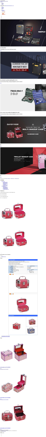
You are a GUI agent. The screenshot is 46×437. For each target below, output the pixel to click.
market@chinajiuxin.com (3, 1)
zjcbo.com (3, 431)
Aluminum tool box (5, 188)
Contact (7, 1)
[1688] (3, 14)
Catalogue (3, 7)
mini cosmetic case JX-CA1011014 (6, 336)
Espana (2, 4)
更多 (0, 50)
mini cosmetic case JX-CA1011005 (4, 399)
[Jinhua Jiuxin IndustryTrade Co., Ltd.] (9, 5)
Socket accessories (5, 185)
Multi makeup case (5, 187)
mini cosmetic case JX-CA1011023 (4, 369)
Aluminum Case (12, 178)
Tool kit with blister (5, 184)
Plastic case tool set (5, 183)
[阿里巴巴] (3, 12)
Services (3, 8)
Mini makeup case (17, 178)
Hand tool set (3, 181)
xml (5, 431)
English (2, 3)
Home (6, 178)
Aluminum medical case (6, 189)
